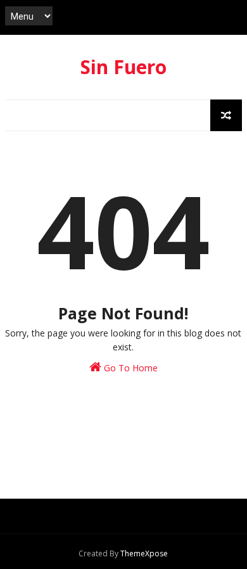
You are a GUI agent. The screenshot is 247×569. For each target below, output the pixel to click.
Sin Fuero (123, 67)
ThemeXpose (144, 553)
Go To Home (129, 368)
